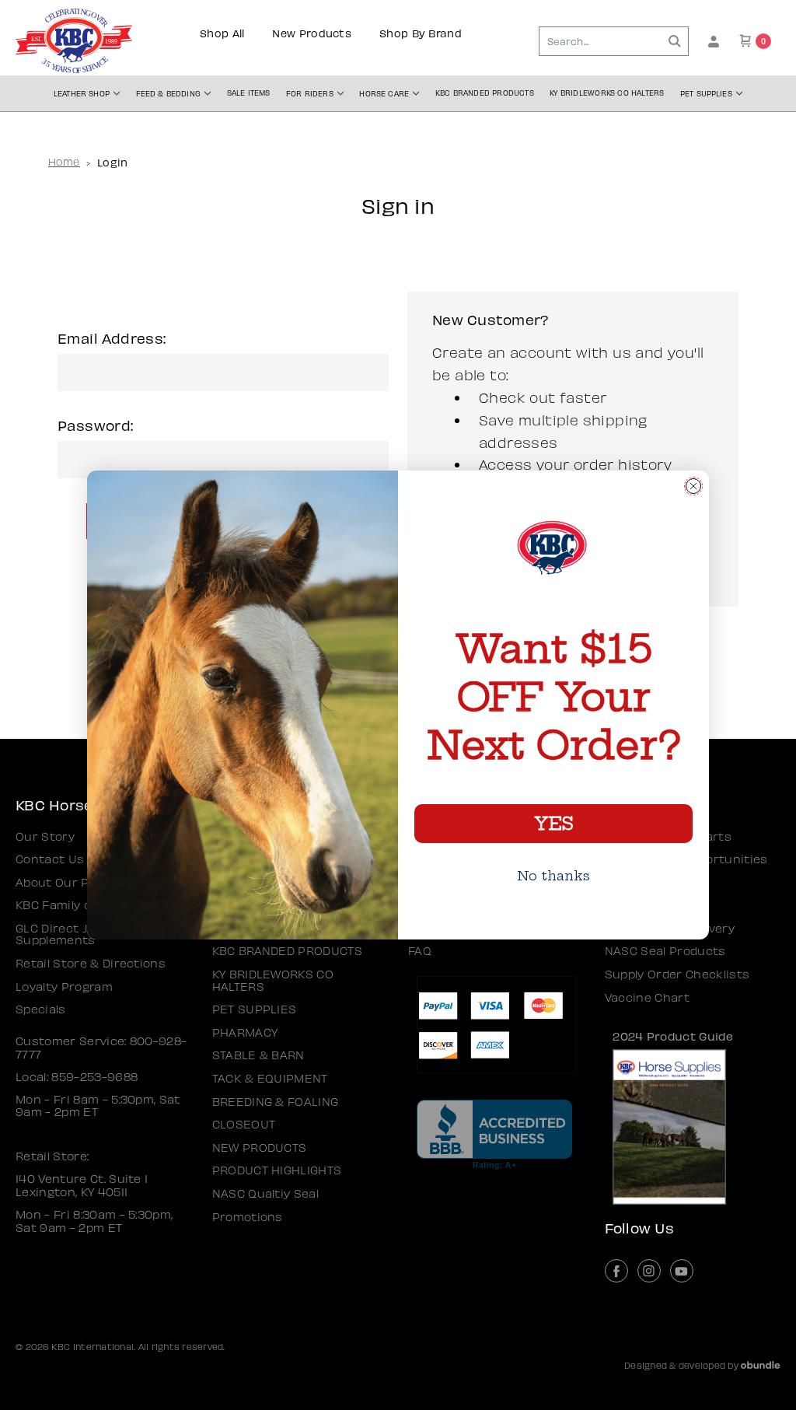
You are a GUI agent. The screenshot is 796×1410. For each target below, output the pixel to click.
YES (553, 823)
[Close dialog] (693, 486)
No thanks (553, 875)
